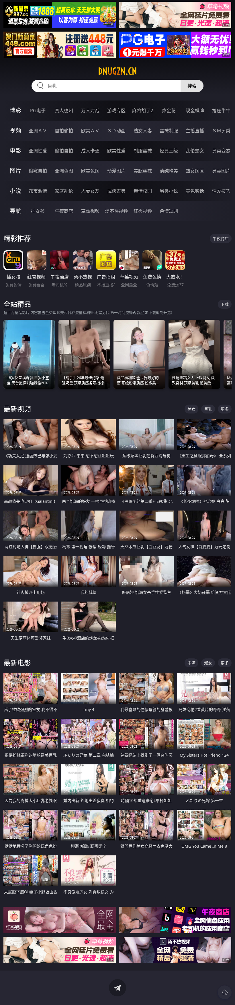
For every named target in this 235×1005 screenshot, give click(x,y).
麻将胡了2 (142, 110)
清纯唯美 (169, 171)
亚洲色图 (64, 171)
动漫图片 (116, 171)
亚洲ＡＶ (38, 130)
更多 (225, 409)
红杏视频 (143, 211)
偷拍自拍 (64, 151)
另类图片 (221, 171)
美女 (191, 409)
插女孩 (38, 211)
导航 (15, 211)
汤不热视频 (116, 211)
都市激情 (38, 191)
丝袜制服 (169, 130)
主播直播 (195, 130)
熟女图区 (195, 171)
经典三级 (169, 151)
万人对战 (90, 110)
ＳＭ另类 (221, 130)
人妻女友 (90, 191)
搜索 (192, 86)
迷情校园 (143, 191)
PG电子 (38, 110)
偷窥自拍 (38, 171)
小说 (15, 191)
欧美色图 (90, 171)
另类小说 (169, 191)
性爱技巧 (221, 191)
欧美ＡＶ (90, 130)
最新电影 (17, 662)
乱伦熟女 (195, 151)
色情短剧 (169, 211)
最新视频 (17, 408)
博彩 (15, 110)
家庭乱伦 (64, 191)
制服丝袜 (143, 151)
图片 (15, 171)
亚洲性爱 (38, 151)
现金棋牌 (195, 110)
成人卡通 (90, 151)
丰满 (191, 663)
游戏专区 (116, 110)
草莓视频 (90, 211)
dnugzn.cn (117, 71)
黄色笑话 (195, 191)
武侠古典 (116, 191)
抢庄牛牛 (221, 110)
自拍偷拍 (64, 130)
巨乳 (208, 409)
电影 (15, 150)
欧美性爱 (116, 151)
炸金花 (169, 110)
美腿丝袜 (143, 171)
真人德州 (64, 110)
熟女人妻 (143, 130)
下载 (225, 304)
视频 (15, 130)
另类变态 (221, 151)
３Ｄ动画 (116, 130)
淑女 (208, 663)
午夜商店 (64, 211)
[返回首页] (225, 992)
